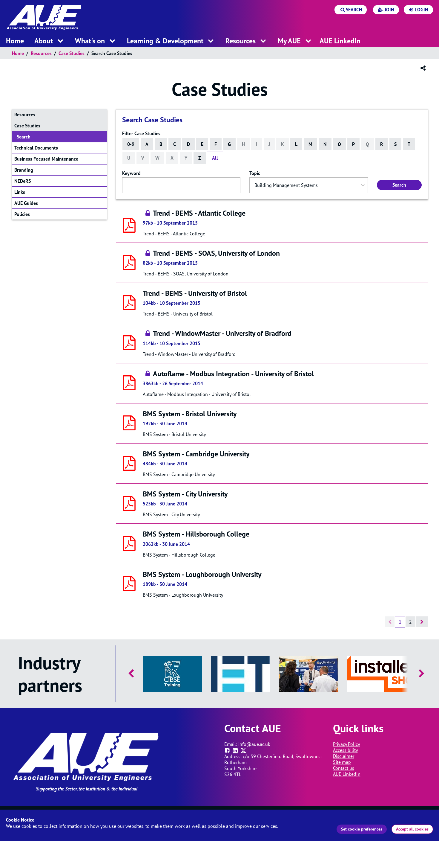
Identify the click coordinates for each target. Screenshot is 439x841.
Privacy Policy (346, 744)
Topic (254, 173)
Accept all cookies (412, 829)
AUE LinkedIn (346, 774)
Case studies (72, 53)
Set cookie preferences (361, 829)
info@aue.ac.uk (254, 744)
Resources (41, 53)
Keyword (131, 173)
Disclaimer (343, 756)
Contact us (343, 768)
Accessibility (345, 750)
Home (18, 53)
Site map (342, 762)
